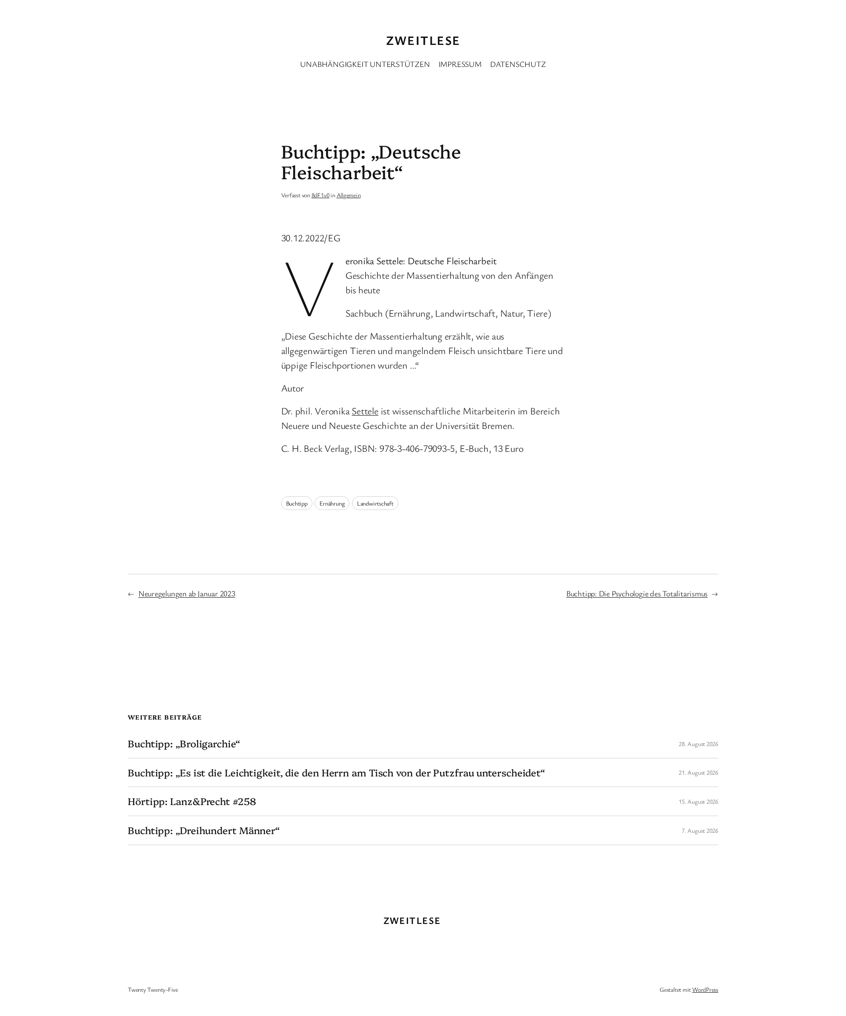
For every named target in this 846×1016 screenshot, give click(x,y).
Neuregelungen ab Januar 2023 (186, 593)
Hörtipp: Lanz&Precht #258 (192, 801)
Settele (365, 410)
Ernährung (332, 503)
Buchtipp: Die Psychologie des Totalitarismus (637, 593)
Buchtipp (297, 503)
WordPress (705, 989)
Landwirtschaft (375, 503)
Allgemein (349, 195)
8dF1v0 (321, 195)
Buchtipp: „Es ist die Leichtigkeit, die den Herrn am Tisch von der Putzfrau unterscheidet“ (336, 772)
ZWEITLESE (423, 40)
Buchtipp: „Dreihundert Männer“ (204, 830)
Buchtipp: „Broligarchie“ (184, 743)
